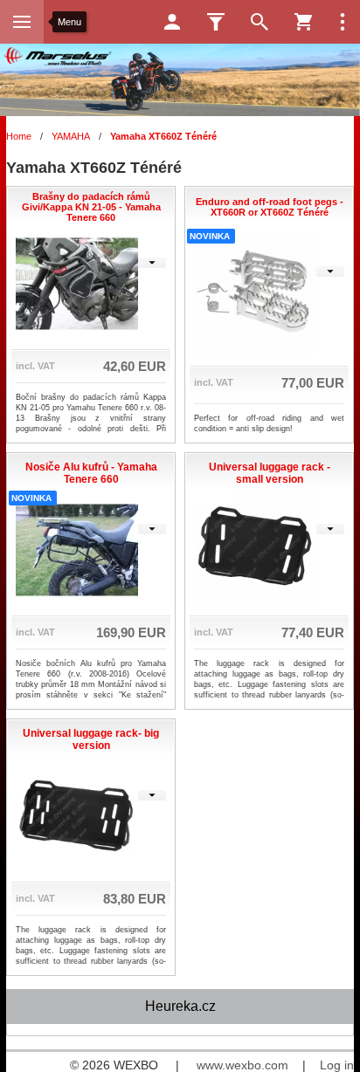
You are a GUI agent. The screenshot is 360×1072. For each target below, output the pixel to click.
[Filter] (216, 22)
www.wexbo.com (242, 1065)
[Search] (259, 22)
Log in (337, 1065)
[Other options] (342, 22)
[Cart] (303, 22)
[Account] (172, 22)
